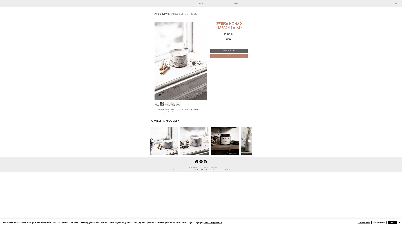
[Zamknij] (399, 222)
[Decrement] (226, 43)
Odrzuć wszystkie (379, 223)
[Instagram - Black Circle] (205, 161)
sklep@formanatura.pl (216, 169)
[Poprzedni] (152, 141)
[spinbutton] (229, 43)
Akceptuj (392, 223)
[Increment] (232, 43)
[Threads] (196, 161)
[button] (395, 3)
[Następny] (249, 141)
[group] (201, 141)
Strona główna (161, 14)
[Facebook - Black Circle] (201, 161)
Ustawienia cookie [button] (364, 223)
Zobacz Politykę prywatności (213, 223)
